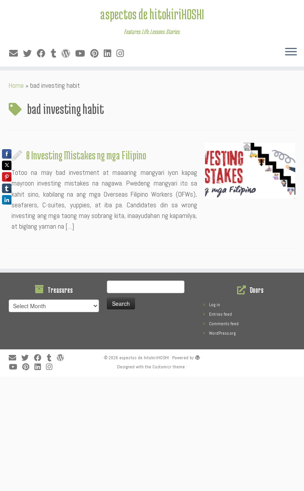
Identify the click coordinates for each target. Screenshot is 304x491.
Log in (214, 304)
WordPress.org (222, 333)
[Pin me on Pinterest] (97, 53)
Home (16, 85)
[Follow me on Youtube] (82, 53)
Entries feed (220, 314)
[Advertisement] (152, 432)
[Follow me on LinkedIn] (110, 53)
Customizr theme (168, 367)
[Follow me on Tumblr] (56, 53)
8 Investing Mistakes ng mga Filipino (86, 155)
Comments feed (224, 323)
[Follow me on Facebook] (44, 53)
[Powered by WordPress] (197, 356)
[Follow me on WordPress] (68, 53)
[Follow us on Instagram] (122, 53)
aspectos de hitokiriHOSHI (152, 14)
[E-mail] (16, 53)
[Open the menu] (291, 52)
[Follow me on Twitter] (30, 53)
